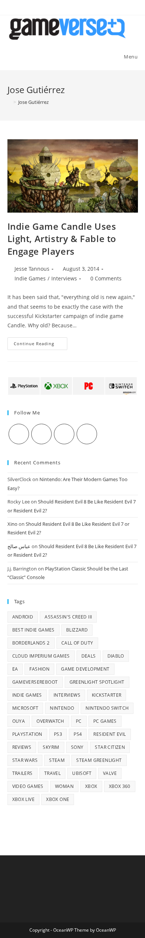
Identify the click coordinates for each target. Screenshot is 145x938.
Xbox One (57, 799)
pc (79, 721)
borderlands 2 (31, 643)
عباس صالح (18, 546)
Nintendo (62, 708)
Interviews (64, 278)
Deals (88, 656)
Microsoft (25, 708)
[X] (19, 434)
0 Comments (106, 278)
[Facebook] (41, 434)
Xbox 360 (119, 786)
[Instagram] (64, 434)
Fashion (39, 669)
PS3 (58, 734)
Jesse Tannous (31, 268)
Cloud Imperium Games (41, 656)
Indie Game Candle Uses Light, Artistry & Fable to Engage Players (62, 238)
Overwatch (50, 721)
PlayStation (27, 734)
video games (28, 786)
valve (110, 773)
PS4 (78, 734)
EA (15, 669)
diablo (115, 656)
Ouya (18, 721)
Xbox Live (23, 799)
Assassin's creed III (68, 617)
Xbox (91, 786)
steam (57, 760)
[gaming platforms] (72, 385)
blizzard (77, 630)
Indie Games (30, 278)
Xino (12, 524)
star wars (25, 760)
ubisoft (81, 773)
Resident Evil (109, 734)
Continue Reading (40, 345)
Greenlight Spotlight (97, 682)
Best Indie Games (33, 630)
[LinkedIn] (87, 434)
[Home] (9, 102)
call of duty (77, 643)
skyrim (51, 747)
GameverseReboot (35, 682)
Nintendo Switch (107, 708)
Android (22, 617)
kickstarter (106, 695)
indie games (27, 695)
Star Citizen (110, 747)
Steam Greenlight (99, 760)
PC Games (105, 721)
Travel (52, 773)
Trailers (22, 773)
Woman (64, 786)
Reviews (22, 747)
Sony (77, 747)
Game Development (85, 669)
